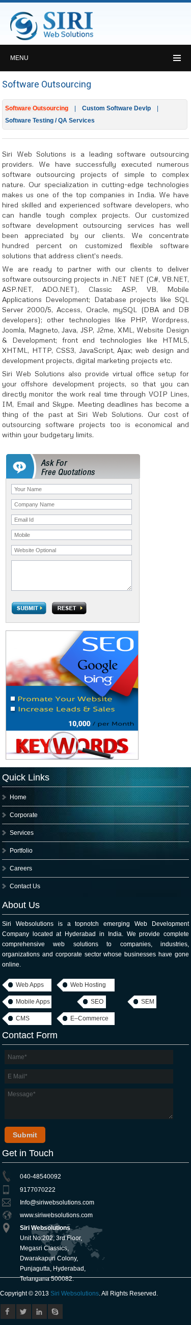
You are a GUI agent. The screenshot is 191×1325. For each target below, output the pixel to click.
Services (22, 832)
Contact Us (25, 886)
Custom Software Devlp (116, 108)
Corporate (24, 815)
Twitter (23, 1311)
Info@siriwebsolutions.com (57, 1202)
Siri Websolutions (74, 1293)
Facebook (8, 1311)
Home (18, 797)
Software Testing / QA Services (50, 120)
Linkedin (39, 1311)
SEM (147, 1001)
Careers (21, 868)
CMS (23, 1018)
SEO (97, 1001)
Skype (55, 1311)
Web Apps (30, 984)
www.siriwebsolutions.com (56, 1215)
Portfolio (21, 850)
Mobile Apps (33, 1001)
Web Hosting (88, 984)
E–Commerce (89, 1018)
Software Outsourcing (36, 108)
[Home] (52, 38)
